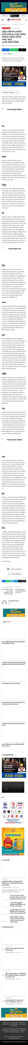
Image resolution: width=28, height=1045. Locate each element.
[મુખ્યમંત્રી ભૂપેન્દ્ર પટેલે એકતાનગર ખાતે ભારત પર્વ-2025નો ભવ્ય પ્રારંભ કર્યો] (14, 989)
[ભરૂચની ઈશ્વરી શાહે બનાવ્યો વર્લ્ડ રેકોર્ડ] (14, 674)
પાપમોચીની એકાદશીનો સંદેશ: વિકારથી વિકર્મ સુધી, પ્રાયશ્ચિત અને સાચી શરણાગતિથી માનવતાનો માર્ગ (14, 663)
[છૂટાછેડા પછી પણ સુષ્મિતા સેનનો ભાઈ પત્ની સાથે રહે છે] (14, 937)
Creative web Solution (14, 1043)
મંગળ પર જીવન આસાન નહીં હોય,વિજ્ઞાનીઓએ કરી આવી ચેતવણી (20, 591)
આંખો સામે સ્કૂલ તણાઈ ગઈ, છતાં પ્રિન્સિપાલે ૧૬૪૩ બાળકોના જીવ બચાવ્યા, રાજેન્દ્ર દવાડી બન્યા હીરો (17, 911)
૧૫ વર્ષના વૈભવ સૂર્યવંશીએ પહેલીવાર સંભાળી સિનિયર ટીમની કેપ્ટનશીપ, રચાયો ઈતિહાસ (17, 904)
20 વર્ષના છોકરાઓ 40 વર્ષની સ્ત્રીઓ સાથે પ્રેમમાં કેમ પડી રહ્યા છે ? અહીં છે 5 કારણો (13, 703)
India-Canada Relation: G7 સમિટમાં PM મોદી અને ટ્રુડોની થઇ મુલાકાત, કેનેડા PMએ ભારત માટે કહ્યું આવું (15, 975)
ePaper (23, 15)
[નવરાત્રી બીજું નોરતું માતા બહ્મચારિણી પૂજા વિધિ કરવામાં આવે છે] (14, 735)
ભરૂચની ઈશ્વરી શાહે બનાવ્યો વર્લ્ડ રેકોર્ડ (11, 683)
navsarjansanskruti (11, 45)
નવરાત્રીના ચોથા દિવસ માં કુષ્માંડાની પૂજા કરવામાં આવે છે (13, 724)
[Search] (26, 20)
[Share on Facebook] (6, 49)
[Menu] (2, 20)
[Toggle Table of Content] (16, 92)
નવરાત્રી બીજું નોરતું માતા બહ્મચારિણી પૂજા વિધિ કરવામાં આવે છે (13, 745)
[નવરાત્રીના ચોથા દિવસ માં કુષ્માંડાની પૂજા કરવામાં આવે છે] (14, 714)
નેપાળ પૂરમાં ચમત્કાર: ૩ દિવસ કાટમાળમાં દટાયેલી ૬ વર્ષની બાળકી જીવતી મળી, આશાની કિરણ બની (18, 897)
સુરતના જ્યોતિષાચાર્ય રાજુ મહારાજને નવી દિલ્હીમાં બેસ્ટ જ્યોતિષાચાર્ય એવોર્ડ (13, 642)
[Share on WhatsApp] (14, 49)
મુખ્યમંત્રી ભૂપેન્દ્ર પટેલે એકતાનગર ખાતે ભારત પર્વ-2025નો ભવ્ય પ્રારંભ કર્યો (14, 1001)
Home (9, 24)
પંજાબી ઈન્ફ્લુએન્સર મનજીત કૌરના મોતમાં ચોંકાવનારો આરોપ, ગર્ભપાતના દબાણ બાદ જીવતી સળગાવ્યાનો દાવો (17, 919)
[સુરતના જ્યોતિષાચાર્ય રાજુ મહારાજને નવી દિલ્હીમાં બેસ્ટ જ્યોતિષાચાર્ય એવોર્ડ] (14, 632)
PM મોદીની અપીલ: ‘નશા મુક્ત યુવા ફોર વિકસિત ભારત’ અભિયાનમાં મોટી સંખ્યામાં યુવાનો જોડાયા (12, 883)
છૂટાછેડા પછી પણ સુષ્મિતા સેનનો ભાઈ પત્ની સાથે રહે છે (14, 949)
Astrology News (15, 24)
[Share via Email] (22, 49)
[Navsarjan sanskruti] (14, 19)
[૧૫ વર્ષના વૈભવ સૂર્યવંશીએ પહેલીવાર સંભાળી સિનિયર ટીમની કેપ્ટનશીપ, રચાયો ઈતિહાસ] (5, 904)
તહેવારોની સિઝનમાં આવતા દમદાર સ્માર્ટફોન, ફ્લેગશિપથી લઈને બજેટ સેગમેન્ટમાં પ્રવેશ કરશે (7, 592)
